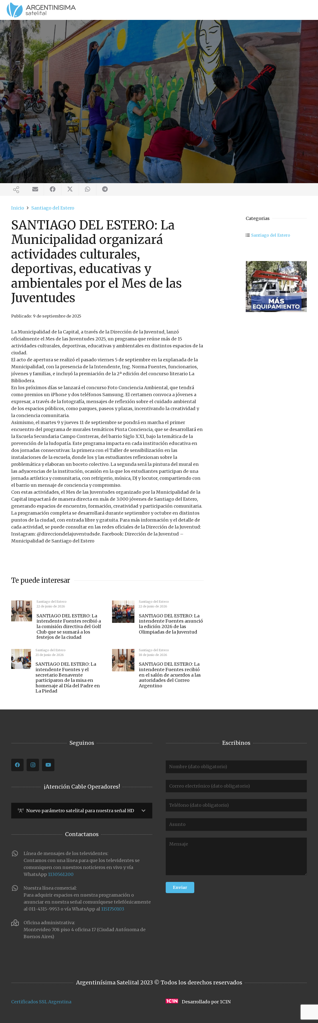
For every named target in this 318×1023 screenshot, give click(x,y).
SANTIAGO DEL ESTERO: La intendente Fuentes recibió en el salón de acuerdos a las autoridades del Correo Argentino (170, 674)
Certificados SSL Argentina (41, 1002)
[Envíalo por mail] (35, 189)
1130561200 (61, 874)
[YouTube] (48, 765)
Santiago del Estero (270, 235)
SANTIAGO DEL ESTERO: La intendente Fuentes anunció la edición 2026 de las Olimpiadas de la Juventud (171, 624)
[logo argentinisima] (41, 9)
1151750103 (112, 909)
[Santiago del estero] (276, 286)
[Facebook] (17, 765)
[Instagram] (33, 765)
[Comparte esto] (52, 189)
